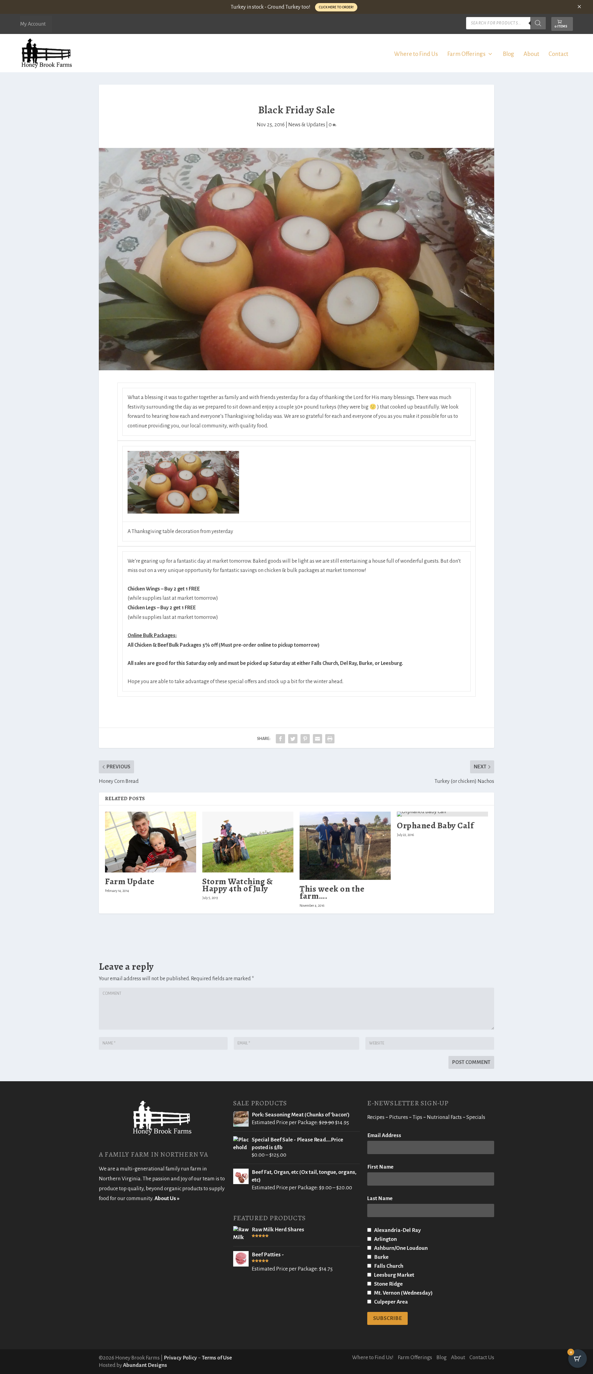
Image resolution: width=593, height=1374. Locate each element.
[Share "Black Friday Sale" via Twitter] (293, 739)
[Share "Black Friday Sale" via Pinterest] (305, 739)
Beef (163, 645)
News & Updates (306, 125)
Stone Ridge (388, 1284)
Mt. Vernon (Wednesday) (403, 1293)
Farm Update (130, 881)
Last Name (380, 1198)
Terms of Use (217, 1358)
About (531, 54)
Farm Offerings (466, 54)
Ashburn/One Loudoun (400, 1248)
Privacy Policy (180, 1358)
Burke (381, 1257)
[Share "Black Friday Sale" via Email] (317, 739)
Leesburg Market (393, 1275)
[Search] (538, 23)
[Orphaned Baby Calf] (442, 814)
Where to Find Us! (372, 1357)
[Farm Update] (150, 842)
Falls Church (388, 1266)
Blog (508, 54)
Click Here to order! (336, 7)
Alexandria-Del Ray (397, 1230)
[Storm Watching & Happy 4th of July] (247, 842)
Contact (558, 54)
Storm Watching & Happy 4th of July (237, 885)
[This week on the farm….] (345, 846)
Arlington (385, 1239)
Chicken (143, 645)
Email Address (384, 1135)
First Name (380, 1167)
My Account (33, 24)
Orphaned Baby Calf (435, 825)
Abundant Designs (145, 1365)
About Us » (166, 1198)
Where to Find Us (416, 54)
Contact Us (481, 1357)
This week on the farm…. (332, 892)
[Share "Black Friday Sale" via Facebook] (280, 739)
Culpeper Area (390, 1302)
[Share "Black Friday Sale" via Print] (330, 739)
